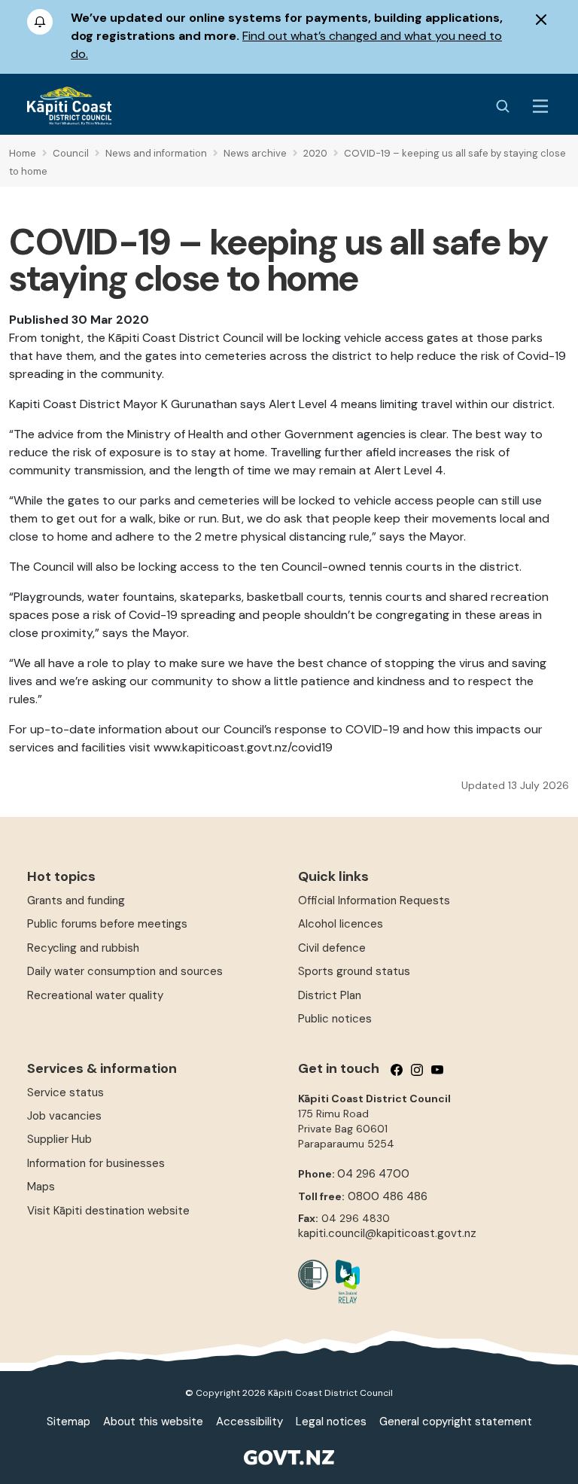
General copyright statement (455, 1421)
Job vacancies (64, 1115)
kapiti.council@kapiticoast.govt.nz (387, 1233)
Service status (65, 1092)
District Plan (329, 995)
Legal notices (331, 1421)
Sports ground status (354, 971)
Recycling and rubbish (83, 947)
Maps (41, 1186)
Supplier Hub (59, 1139)
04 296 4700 (373, 1173)
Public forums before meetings (107, 923)
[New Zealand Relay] (344, 1281)
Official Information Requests (374, 900)
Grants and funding (76, 900)
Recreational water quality (95, 995)
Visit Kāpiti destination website (108, 1210)
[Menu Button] (540, 106)
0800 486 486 (387, 1196)
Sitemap (68, 1421)
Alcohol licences (340, 923)
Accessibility (249, 1421)
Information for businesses (96, 1163)
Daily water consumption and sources (125, 971)
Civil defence (332, 947)
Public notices (335, 1018)
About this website (153, 1421)
